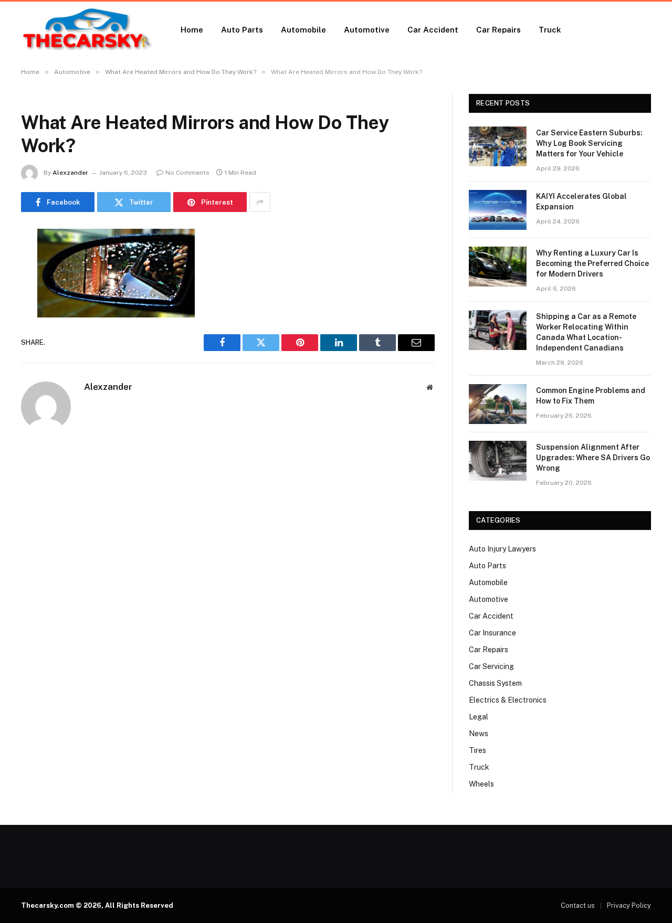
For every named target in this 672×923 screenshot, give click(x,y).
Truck (550, 29)
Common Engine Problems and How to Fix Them (590, 395)
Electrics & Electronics (508, 700)
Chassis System (495, 683)
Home (192, 29)
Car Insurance (492, 633)
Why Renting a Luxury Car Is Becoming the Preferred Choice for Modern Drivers (592, 263)
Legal (478, 717)
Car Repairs (498, 29)
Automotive (367, 29)
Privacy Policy (629, 905)
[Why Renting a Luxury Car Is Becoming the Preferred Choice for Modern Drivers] (498, 267)
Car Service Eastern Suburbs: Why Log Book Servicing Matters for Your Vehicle (589, 143)
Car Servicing (491, 666)
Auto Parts (242, 29)
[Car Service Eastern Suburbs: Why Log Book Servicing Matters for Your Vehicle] (498, 146)
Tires (477, 750)
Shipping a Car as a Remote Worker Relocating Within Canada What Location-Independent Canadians (586, 332)
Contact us (578, 905)
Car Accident (432, 29)
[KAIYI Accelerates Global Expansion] (498, 210)
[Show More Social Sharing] (259, 202)
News (478, 733)
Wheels (481, 784)
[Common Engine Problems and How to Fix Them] (498, 404)
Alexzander (70, 172)
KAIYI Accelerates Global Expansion (581, 201)
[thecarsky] (87, 30)
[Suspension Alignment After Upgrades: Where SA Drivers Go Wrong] (498, 461)
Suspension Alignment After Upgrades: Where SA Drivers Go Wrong (593, 457)
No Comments (187, 172)
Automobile (303, 29)
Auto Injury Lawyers (502, 549)
